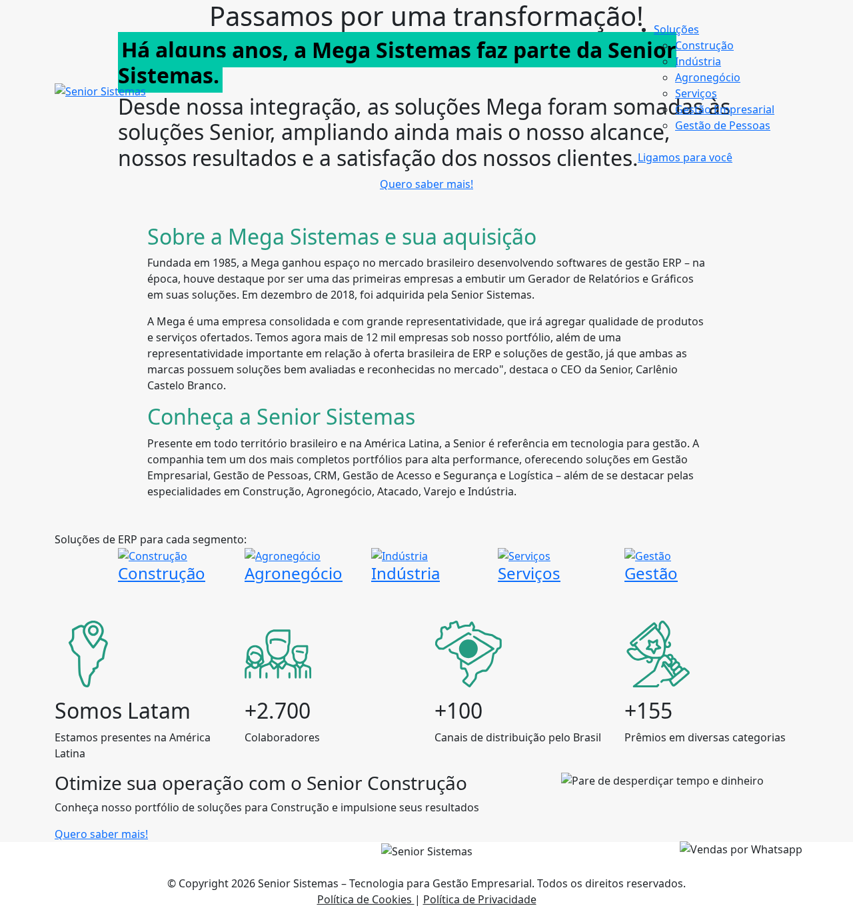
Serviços (696, 93)
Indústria (698, 61)
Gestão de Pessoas (722, 125)
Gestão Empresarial (724, 109)
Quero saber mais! (426, 184)
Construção (704, 45)
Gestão (651, 573)
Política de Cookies (366, 899)
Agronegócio (707, 77)
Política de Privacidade (479, 899)
